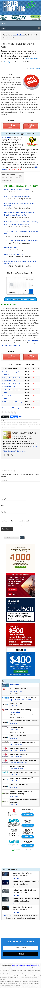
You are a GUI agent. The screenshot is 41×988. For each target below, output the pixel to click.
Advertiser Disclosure (31, 58)
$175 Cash (13, 787)
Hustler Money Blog (20, 6)
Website (3, 512)
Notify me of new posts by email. (11, 526)
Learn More (16, 878)
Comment (4, 480)
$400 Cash (13, 738)
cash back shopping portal (10, 345)
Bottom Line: (7, 180)
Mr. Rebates (6, 137)
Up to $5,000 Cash (16, 691)
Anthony (34, 446)
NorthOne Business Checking (12, 402)
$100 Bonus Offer (16, 756)
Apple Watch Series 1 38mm (13, 254)
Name (3, 499)
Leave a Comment (34, 68)
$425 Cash (13, 775)
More (21, 416)
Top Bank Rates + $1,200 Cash (20, 700)
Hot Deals (10, 421)
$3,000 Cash (14, 706)
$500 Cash (13, 723)
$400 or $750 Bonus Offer (18, 763)
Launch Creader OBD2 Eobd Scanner (17, 189)
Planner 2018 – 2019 (11, 247)
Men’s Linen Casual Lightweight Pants (17, 196)
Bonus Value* (8, 915)
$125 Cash (13, 781)
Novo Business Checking (10, 408)
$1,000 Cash (14, 796)
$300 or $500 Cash (16, 769)
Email (3, 505)
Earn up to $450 (15, 712)
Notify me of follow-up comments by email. (15, 521)
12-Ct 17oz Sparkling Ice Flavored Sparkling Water (21, 240)
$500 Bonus (14, 730)
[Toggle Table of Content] (19, 175)
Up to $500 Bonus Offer (18, 750)
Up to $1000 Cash (16, 744)
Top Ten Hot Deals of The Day (12, 178)
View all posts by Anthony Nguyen (14, 451)
